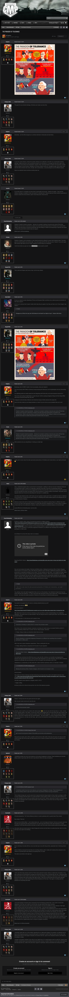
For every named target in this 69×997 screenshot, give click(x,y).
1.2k (8, 251)
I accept (64, 994)
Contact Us (14, 989)
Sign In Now (50, 973)
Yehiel (7, 483)
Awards (29, 22)
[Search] (66, 18)
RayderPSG (7, 267)
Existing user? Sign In (54, 22)
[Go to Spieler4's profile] (7, 759)
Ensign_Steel (8, 101)
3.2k (8, 281)
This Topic (61, 18)
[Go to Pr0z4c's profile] (7, 243)
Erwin (7, 426)
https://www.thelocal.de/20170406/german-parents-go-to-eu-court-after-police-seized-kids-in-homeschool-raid (40, 522)
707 (8, 440)
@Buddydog (34, 245)
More (36, 22)
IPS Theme (3, 988)
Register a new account (19, 973)
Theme (2, 989)
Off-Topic (17, 36)
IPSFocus (8, 988)
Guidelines (46, 995)
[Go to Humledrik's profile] (7, 819)
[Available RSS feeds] (66, 985)
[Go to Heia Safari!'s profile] (7, 303)
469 (8, 767)
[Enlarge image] (34, 69)
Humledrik (7, 812)
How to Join (7, 22)
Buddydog (30, 407)
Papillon (9, 35)
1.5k (8, 55)
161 (8, 310)
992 (8, 202)
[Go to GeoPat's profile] (7, 194)
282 (8, 115)
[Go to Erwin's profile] (7, 433)
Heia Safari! (7, 297)
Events (22, 22)
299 (8, 497)
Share (54, 36)
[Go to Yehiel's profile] (7, 490)
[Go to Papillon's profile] (3, 36)
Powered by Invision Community (62, 988)
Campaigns (15, 22)
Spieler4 (8, 753)
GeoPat (7, 188)
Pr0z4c (7, 237)
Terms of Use (19, 995)
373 (8, 826)
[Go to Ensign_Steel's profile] (7, 108)
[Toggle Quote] (16, 308)
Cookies (19, 989)
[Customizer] (66, 23)
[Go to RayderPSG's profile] (7, 273)
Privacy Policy (8, 989)
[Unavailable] (34, 354)
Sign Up (62, 22)
